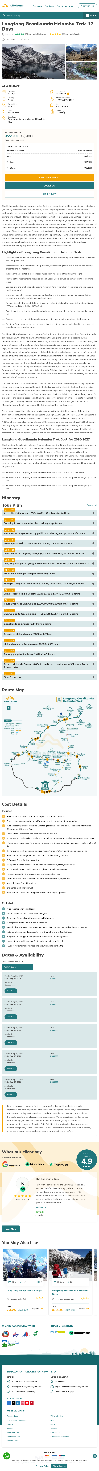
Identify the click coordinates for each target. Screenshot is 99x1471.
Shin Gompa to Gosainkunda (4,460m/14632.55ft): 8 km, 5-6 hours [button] (41, 613)
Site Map (54, 1428)
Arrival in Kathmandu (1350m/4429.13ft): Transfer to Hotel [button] (37, 513)
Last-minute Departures (17, 1420)
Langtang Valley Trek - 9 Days (24, 1290)
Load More (11, 1229)
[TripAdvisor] (35, 1164)
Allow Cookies (59, 1466)
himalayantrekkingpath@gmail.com (27, 1386)
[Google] (11, 1164)
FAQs (53, 1424)
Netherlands (67, 6)
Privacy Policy (43, 1466)
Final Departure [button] (13, 677)
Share (26, 39)
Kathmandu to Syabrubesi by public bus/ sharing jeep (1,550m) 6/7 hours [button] (44, 533)
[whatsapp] (6, 1455)
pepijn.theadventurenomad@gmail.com (71, 1386)
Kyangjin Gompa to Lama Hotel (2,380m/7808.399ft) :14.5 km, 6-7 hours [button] (44, 583)
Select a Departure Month (13, 961)
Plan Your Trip (87, 6)
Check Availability (49, 177)
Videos (10, 1428)
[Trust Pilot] (58, 1164)
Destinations (12, 1416)
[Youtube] (27, 1403)
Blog (52, 1420)
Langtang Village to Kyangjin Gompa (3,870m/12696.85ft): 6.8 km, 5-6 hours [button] (46, 563)
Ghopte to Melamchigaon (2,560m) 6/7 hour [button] (28, 634)
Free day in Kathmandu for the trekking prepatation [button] (33, 523)
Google (77, 34)
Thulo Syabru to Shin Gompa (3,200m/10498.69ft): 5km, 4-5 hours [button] (41, 603)
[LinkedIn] (18, 1403)
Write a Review (57, 1416)
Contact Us (55, 1432)
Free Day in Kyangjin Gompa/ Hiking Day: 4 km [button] (29, 573)
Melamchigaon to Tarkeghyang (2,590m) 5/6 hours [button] (32, 644)
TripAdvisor (41, 34)
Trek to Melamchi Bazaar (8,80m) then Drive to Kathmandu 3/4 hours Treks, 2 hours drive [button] (46, 666)
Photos (10, 1424)
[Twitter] (13, 1403)
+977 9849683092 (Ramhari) (23, 1391)
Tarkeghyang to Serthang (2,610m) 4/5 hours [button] (29, 654)
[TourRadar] (58, 1333)
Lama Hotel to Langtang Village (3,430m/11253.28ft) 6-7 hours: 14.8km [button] (44, 553)
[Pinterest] (32, 1403)
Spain (51, 6)
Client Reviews (13, 1441)
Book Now (49, 186)
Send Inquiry (49, 194)
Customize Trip (11, 39)
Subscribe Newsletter (60, 1436)
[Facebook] (9, 1403)
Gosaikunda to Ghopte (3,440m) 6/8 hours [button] (27, 623)
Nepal (39, 6)
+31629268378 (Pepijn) (64, 1391)
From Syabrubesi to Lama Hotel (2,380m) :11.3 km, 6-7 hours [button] (38, 543)
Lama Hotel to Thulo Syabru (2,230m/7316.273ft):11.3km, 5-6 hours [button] (42, 593)
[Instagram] (22, 1403)
